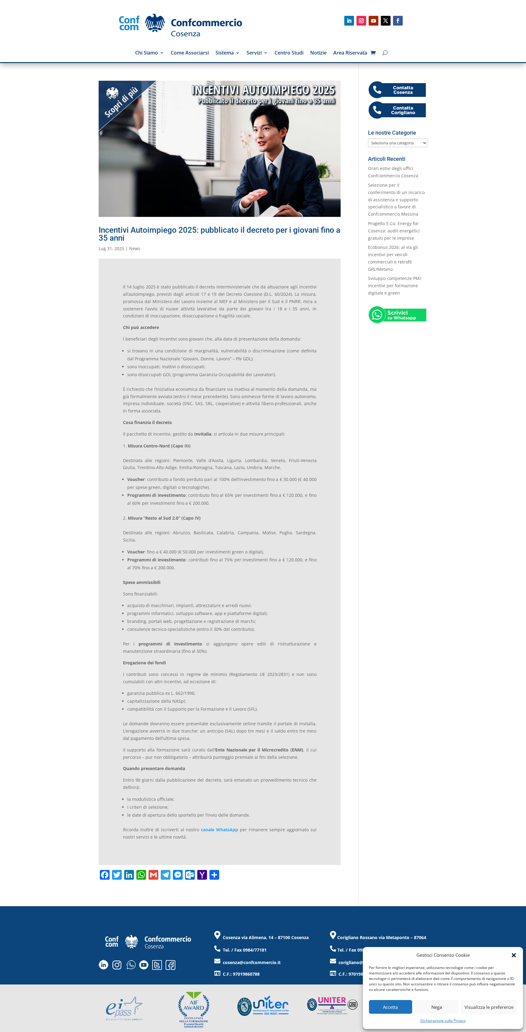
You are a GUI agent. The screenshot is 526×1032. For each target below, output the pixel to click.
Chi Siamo (146, 53)
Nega (436, 1007)
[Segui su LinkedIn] (349, 21)
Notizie (318, 53)
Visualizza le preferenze (489, 1007)
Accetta (390, 1007)
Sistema (225, 53)
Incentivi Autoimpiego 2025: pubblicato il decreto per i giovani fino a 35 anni (219, 233)
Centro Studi (289, 53)
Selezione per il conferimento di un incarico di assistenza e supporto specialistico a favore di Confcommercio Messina (396, 199)
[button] (514, 955)
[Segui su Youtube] (373, 21)
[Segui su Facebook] (398, 21)
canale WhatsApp (219, 829)
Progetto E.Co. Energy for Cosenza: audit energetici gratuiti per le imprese (394, 231)
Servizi (254, 53)
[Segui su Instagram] (361, 21)
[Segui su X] (386, 21)
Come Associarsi (190, 53)
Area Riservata (350, 53)
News (134, 248)
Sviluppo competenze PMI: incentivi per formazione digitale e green (395, 285)
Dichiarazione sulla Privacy (443, 1020)
